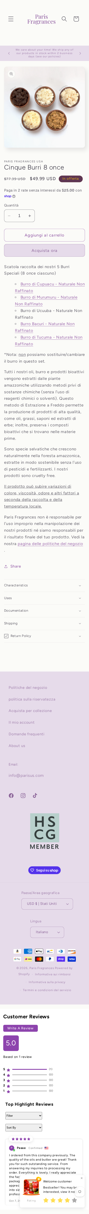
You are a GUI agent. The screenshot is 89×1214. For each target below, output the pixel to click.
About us (17, 745)
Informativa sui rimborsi (53, 974)
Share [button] (15, 566)
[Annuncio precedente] (9, 53)
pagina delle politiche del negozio (50, 543)
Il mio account (22, 722)
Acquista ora (45, 250)
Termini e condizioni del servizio (47, 990)
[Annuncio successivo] (80, 53)
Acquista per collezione (30, 710)
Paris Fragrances (41, 968)
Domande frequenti (26, 734)
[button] (11, 19)
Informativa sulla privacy (47, 982)
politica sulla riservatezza (32, 699)
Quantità (11, 205)
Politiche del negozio (28, 687)
